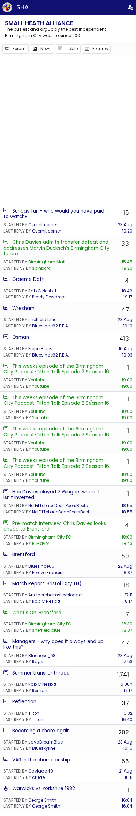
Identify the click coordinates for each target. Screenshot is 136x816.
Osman (20, 337)
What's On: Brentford (36, 612)
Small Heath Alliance (39, 23)
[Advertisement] (68, 131)
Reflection (24, 701)
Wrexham (23, 308)
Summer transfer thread (41, 673)
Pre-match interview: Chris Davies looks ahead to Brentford (54, 526)
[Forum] (5, 211)
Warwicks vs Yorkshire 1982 (43, 788)
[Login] (130, 7)
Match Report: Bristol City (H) (47, 583)
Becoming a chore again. (41, 730)
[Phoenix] (5, 788)
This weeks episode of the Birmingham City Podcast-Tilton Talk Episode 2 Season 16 (56, 369)
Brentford (23, 554)
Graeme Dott (28, 279)
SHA (22, 7)
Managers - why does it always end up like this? (53, 644)
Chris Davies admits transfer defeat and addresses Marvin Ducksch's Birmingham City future (56, 248)
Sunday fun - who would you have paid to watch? (53, 214)
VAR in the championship (41, 759)
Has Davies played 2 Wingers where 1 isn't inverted (51, 495)
